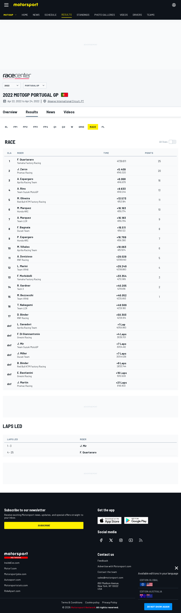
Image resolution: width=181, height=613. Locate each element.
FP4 (45, 126)
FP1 (15, 126)
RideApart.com (12, 590)
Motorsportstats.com (16, 585)
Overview (10, 112)
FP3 (35, 126)
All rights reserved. (107, 607)
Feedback (103, 560)
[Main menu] (6, 5)
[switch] (167, 142)
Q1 (55, 126)
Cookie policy (92, 602)
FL (103, 126)
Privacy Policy (109, 602)
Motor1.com (10, 568)
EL (6, 126)
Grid (81, 126)
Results (32, 112)
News (50, 112)
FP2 (25, 126)
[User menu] (173, 4)
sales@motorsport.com (110, 577)
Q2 (63, 126)
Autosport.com (12, 579)
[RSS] (140, 540)
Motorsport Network (83, 607)
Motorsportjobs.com (15, 573)
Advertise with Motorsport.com (114, 566)
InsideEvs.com (11, 562)
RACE (93, 126)
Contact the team (107, 571)
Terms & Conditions (71, 602)
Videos (69, 112)
